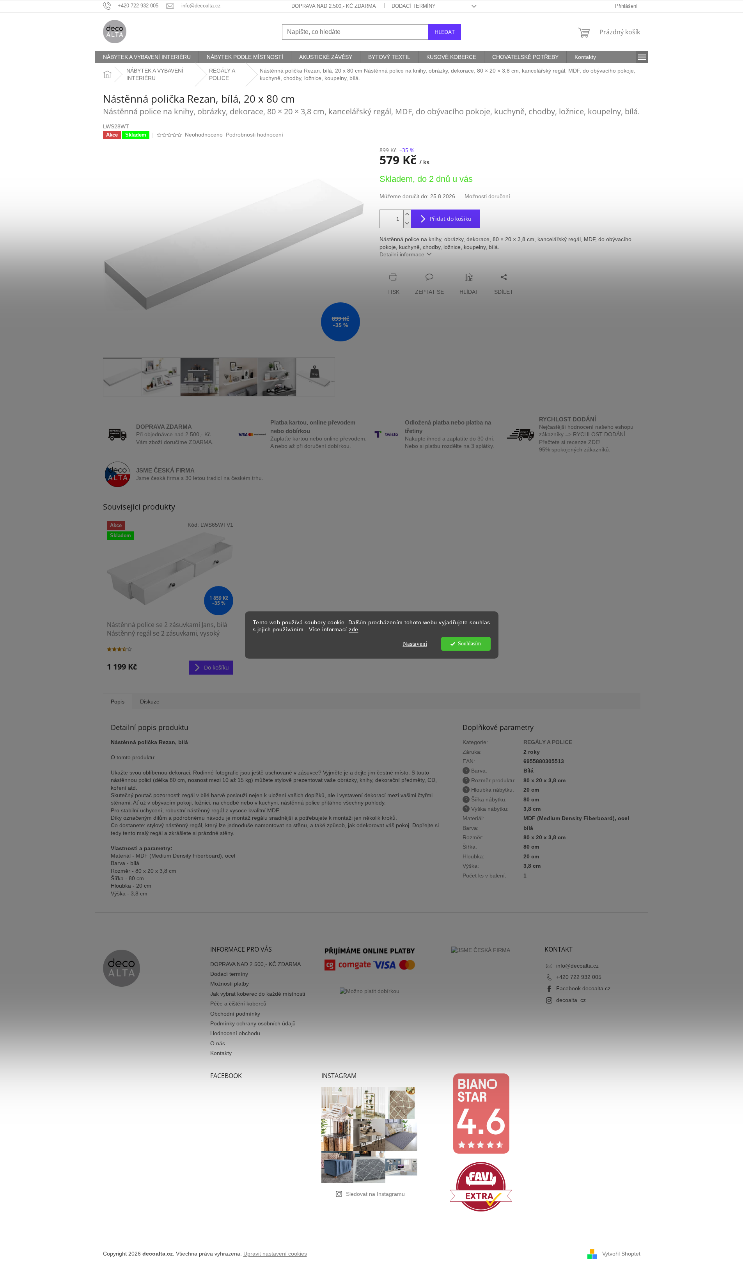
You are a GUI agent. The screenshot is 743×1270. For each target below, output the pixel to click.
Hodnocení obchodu (235, 1033)
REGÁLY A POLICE (547, 742)
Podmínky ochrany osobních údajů (253, 1023)
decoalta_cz (571, 1000)
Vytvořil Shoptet (621, 1253)
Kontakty (221, 1053)
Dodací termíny (414, 6)
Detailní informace (401, 254)
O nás (217, 1043)
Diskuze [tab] (150, 701)
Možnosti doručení (487, 196)
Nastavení (415, 644)
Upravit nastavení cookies (275, 1253)
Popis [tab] (117, 701)
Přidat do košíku (451, 218)
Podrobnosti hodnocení (254, 134)
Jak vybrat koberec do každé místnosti (257, 994)
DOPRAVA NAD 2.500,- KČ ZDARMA (333, 6)
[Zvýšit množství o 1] (407, 214)
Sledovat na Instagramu (375, 1194)
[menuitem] (147, 57)
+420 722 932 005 (578, 977)
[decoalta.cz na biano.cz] (481, 1113)
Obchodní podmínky (235, 1014)
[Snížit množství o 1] (407, 223)
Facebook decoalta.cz (583, 988)
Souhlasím (469, 644)
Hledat (444, 32)
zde (353, 630)
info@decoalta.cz (577, 966)
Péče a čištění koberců (238, 1003)
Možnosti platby (229, 983)
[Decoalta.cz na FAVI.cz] (481, 1186)
